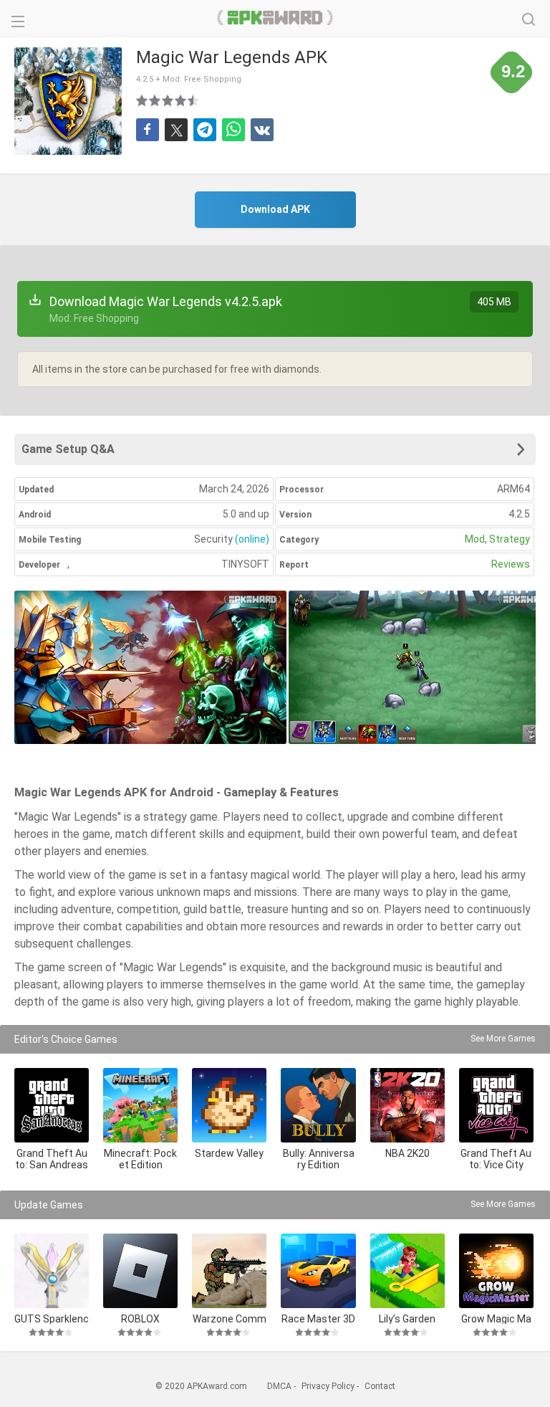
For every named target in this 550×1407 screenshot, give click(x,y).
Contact (380, 1386)
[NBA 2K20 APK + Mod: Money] (407, 1105)
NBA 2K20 (407, 1153)
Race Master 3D (318, 1318)
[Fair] (155, 100)
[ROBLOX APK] (140, 1271)
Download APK (275, 209)
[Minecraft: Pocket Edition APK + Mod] (140, 1105)
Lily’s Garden (407, 1318)
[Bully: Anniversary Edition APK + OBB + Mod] (318, 1105)
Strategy (509, 539)
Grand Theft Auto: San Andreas (51, 1159)
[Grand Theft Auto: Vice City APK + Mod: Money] (496, 1105)
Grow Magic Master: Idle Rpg (496, 1318)
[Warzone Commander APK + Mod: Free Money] (229, 1271)
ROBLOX (140, 1318)
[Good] (168, 100)
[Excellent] (194, 100)
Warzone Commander (229, 1318)
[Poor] (142, 100)
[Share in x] (176, 129)
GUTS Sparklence (51, 1318)
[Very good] (181, 100)
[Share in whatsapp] (233, 129)
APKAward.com (275, 18)
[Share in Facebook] (147, 129)
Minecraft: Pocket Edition (140, 1159)
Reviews (510, 564)
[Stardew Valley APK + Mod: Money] (229, 1105)
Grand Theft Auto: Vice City (495, 1159)
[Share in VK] (262, 129)
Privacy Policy (327, 1386)
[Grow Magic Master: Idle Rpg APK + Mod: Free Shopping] (496, 1271)
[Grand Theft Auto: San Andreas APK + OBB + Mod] (51, 1105)
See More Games (503, 1039)
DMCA (279, 1386)
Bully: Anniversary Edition (318, 1159)
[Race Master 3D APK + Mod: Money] (318, 1271)
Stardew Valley (229, 1153)
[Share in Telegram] (204, 129)
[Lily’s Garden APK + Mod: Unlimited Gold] (407, 1271)
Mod (475, 539)
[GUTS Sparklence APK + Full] (51, 1271)
